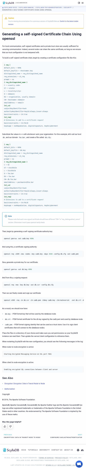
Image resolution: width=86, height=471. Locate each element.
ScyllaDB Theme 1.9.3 (66, 465)
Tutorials (33, 450)
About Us (68, 450)
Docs (24, 450)
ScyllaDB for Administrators (49, 7)
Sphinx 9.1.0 (51, 465)
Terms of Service (46, 458)
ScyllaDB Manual (26, 7)
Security (68, 7)
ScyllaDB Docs (10, 7)
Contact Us (57, 450)
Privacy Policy (61, 458)
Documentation (21, 2)
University (45, 450)
